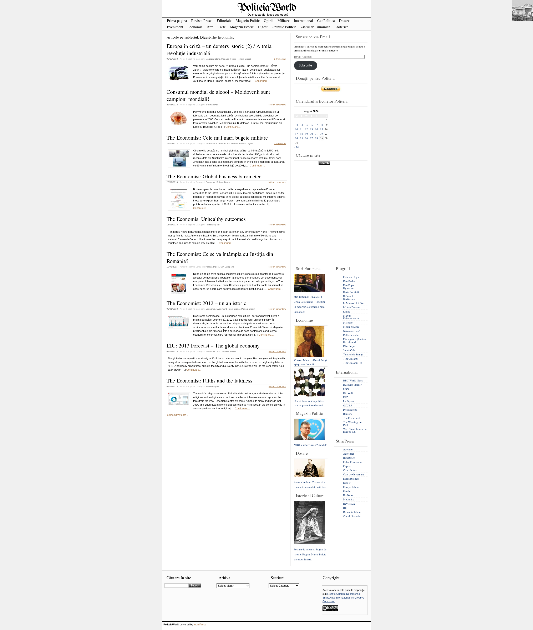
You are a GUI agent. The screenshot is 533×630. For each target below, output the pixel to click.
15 (321, 129)
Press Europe (350, 409)
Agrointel (348, 453)
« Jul (296, 147)
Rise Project (350, 346)
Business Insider (352, 384)
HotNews (348, 495)
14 (316, 129)
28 (316, 138)
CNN (346, 389)
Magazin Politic (248, 21)
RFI (345, 508)
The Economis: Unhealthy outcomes (206, 218)
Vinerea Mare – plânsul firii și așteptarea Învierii (310, 362)
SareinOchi (349, 350)
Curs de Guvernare (353, 474)
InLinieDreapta (351, 307)
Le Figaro (348, 401)
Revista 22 (349, 503)
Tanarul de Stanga (353, 354)
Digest (263, 27)
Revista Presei (202, 21)
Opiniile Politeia (284, 27)
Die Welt (348, 393)
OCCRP (347, 405)
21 (316, 134)
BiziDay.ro (349, 458)
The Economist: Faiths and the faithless (209, 380)
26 (306, 138)
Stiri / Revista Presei (226, 351)
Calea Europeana (352, 462)
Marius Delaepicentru (351, 317)
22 (321, 134)
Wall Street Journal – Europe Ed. (354, 430)
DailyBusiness (351, 478)
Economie (195, 27)
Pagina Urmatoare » (177, 415)
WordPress (200, 624)
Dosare (344, 21)
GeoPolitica (326, 21)
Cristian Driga (351, 277)
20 (311, 134)
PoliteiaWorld (266, 8)
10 (296, 129)
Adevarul (348, 449)
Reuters (347, 414)
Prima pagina (177, 21)
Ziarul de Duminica (315, 27)
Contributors (350, 470)
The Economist (351, 418)
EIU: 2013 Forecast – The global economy (213, 345)
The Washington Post (352, 423)
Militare (284, 21)
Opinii (268, 21)
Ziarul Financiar (352, 516)
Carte (222, 27)
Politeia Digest (244, 59)
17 (296, 134)
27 (311, 138)
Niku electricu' (351, 331)
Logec (346, 311)
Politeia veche (351, 335)
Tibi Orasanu (350, 358)
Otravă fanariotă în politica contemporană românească (309, 403)
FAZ (345, 397)
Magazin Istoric (242, 27)
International (303, 21)
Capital (347, 466)
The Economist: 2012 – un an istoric (206, 302)
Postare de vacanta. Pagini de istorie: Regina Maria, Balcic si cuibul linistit (310, 554)
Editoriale (224, 21)
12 (306, 129)
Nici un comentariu (277, 105)
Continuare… (262, 81)
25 (301, 138)
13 (311, 129)
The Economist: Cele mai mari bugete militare (217, 137)
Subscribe (305, 65)
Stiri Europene (227, 267)
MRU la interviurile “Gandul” (310, 445)
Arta (210, 27)
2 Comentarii (280, 59)
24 (296, 138)
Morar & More (351, 327)
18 (301, 134)
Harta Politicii (351, 292)
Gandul (347, 491)
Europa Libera (351, 487)
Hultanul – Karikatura (349, 297)
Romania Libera (352, 512)
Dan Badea (349, 281)
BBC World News (353, 380)
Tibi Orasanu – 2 (352, 363)
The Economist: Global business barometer (214, 176)
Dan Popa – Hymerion (349, 286)
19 (306, 134)
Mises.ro (348, 322)
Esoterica (341, 27)
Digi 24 (347, 483)
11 (301, 129)
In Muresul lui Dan (353, 303)
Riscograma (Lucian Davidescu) (354, 340)
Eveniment (175, 27)
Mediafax (348, 499)
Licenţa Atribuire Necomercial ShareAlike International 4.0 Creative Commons (343, 597)
